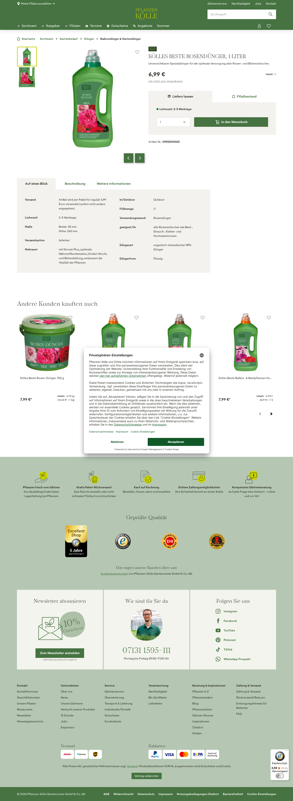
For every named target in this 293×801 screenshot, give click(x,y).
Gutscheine (112, 715)
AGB (106, 794)
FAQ (239, 714)
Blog (195, 703)
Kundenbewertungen (114, 573)
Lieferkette (155, 703)
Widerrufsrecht (123, 794)
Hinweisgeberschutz (30, 721)
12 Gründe (67, 715)
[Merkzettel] (269, 26)
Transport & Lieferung (119, 703)
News (64, 697)
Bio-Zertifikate (157, 697)
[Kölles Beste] (212, 49)
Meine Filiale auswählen (36, 3)
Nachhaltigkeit (241, 3)
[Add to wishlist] (70, 317)
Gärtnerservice (217, 3)
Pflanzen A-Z (200, 691)
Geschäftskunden (28, 697)
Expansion (67, 727)
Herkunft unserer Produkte (78, 709)
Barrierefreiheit (233, 794)
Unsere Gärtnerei (72, 703)
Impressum (165, 794)
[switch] (280, 776)
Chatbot (197, 727)
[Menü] (286, 751)
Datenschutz (146, 794)
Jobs (258, 3)
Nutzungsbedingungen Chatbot (198, 794)
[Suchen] (270, 14)
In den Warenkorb (234, 122)
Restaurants (24, 709)
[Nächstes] (140, 158)
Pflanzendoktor (202, 709)
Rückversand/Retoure (250, 697)
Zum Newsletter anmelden (60, 653)
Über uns (66, 691)
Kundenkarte (113, 721)
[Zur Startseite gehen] (146, 13)
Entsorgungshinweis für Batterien (251, 706)
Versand (132, 766)
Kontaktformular (27, 691)
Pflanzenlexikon (202, 697)
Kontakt (271, 3)
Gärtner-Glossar (202, 715)
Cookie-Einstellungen (261, 794)
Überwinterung (114, 697)
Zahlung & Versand (248, 691)
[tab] (244, 96)
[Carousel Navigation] (134, 158)
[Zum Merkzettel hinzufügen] (137, 52)
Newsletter (24, 715)
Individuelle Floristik (118, 709)
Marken (197, 733)
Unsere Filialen (26, 703)
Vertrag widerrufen (147, 776)
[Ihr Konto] (259, 26)
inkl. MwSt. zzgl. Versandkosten (165, 81)
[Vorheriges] (128, 158)
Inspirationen (200, 721)
